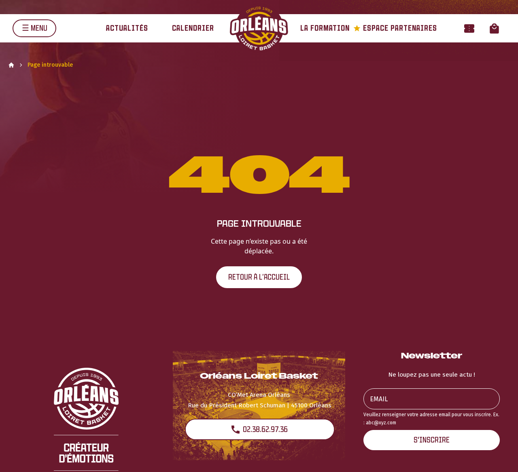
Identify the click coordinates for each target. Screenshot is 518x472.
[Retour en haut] (499, 455)
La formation (325, 28)
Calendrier (193, 28)
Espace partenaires (395, 28)
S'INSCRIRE (432, 440)
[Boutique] (494, 28)
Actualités (127, 28)
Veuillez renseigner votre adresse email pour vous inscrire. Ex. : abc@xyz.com (431, 418)
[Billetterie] (469, 28)
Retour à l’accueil (259, 277)
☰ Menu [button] (34, 28)
